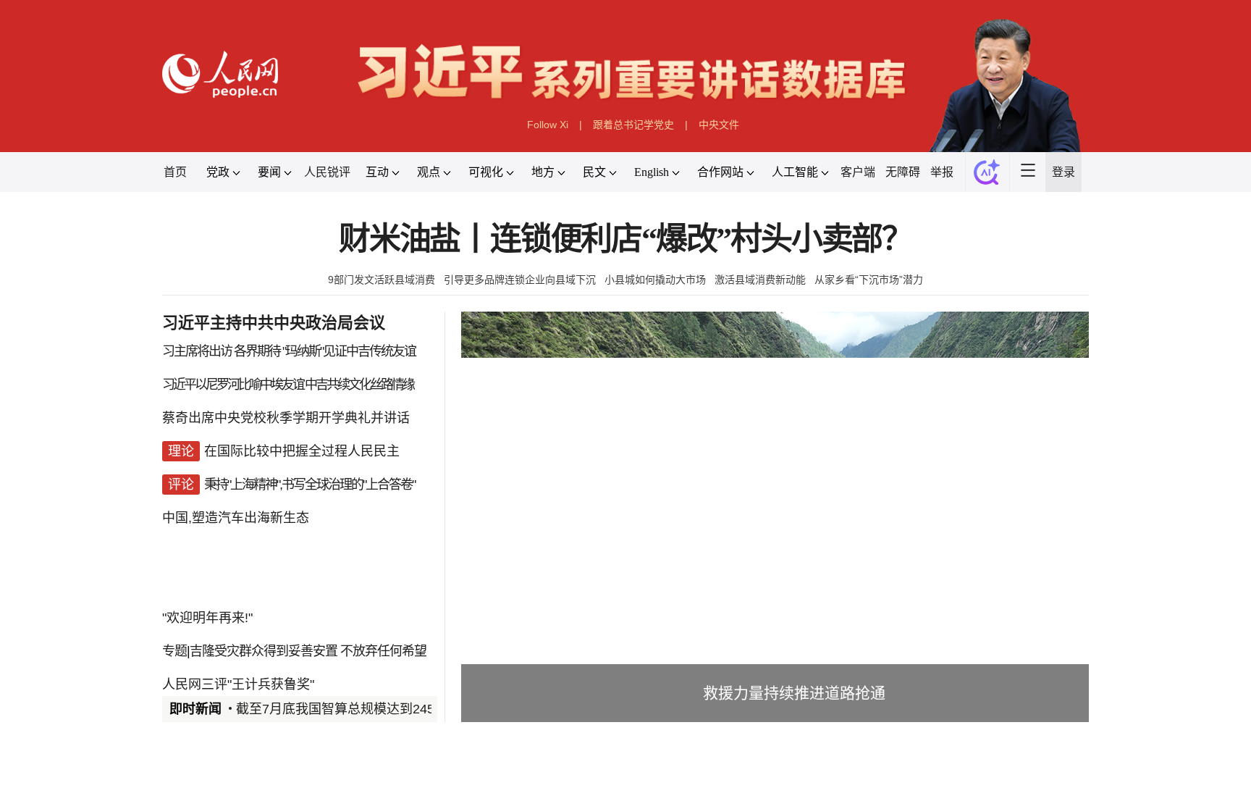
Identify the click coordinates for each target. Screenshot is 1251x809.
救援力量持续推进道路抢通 (794, 692)
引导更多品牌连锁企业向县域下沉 (520, 279)
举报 (941, 172)
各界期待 (257, 351)
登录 (1063, 172)
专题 (174, 651)
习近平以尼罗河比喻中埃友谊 (232, 384)
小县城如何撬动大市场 (655, 279)
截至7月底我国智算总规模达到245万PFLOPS (367, 709)
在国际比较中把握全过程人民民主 (302, 451)
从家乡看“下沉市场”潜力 (868, 279)
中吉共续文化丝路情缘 (359, 384)
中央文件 (719, 124)
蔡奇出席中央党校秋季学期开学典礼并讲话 (286, 418)
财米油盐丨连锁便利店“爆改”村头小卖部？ (625, 239)
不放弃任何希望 (383, 651)
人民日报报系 (210, 790)
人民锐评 (327, 172)
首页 (175, 172)
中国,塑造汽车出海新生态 (235, 518)
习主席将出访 (197, 351)
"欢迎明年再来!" (207, 618)
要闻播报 (541, 790)
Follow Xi (547, 124)
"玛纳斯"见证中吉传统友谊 (349, 351)
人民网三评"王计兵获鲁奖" (238, 684)
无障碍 (902, 172)
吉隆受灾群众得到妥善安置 (263, 651)
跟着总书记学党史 (633, 124)
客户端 (858, 172)
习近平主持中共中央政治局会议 (273, 323)
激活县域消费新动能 (760, 279)
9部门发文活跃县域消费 (381, 279)
